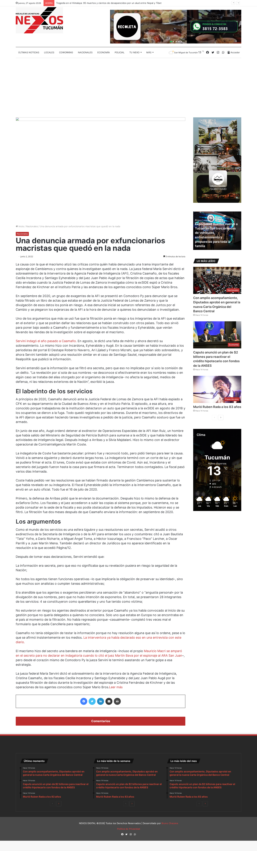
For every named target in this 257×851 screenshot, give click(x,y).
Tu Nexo (134, 52)
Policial (119, 52)
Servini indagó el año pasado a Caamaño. (46, 341)
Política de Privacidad (128, 828)
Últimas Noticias (28, 52)
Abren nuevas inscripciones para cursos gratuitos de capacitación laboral (216, 241)
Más (148, 52)
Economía (103, 52)
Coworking (66, 52)
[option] (217, 230)
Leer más (116, 687)
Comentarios (100, 721)
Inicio (21, 226)
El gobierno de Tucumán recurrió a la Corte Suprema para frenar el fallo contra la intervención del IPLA (112, 5)
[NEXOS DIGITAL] (39, 20)
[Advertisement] (128, 87)
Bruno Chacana (170, 823)
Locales (49, 52)
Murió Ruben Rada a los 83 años (217, 407)
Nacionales (85, 52)
